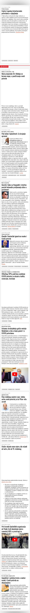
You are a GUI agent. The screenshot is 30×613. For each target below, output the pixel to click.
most (18, 175)
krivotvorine (10, 60)
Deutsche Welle (20, 32)
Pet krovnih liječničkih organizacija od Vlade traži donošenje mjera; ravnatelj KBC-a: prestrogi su (14, 529)
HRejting (10, 320)
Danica (11, 606)
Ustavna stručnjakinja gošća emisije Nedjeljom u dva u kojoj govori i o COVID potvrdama (14, 331)
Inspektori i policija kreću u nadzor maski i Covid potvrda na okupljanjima (14, 580)
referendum (4, 177)
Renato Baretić (11, 226)
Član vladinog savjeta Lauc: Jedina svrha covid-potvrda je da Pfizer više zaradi (14, 399)
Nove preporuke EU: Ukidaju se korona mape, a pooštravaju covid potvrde (13, 76)
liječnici (9, 570)
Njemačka (16, 60)
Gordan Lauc (23, 436)
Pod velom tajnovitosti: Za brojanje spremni (14, 134)
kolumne (10, 228)
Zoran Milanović (25, 266)
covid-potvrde (4, 60)
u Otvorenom (24, 566)
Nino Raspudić (23, 175)
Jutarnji (17, 124)
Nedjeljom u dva (23, 363)
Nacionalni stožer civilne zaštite (14, 608)
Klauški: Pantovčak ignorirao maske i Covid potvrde (14, 237)
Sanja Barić (17, 389)
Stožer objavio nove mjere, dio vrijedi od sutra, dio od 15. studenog (14, 447)
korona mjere (10, 266)
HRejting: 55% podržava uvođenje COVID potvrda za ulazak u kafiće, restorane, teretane (13, 276)
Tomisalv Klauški (17, 266)
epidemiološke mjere (12, 175)
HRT (21, 318)
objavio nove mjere (6, 482)
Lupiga (21, 173)
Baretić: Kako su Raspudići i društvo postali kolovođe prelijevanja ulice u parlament (14, 187)
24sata (3, 264)
